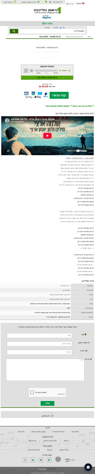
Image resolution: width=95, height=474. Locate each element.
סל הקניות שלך (34, 450)
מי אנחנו (21, 432)
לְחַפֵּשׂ (14, 31)
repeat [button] (46, 73)
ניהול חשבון (64, 450)
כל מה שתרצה (65, 286)
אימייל (82, 351)
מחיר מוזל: (51, 86)
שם (83, 334)
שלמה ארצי (66, 290)
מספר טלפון (82, 343)
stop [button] (31, 70)
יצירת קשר (32, 441)
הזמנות (49, 450)
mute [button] (60, 71)
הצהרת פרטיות (58, 432)
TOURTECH (52, 469)
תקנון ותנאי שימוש (38, 432)
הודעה (87, 359)
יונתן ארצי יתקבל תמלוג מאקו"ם (60, 295)
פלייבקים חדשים (50, 441)
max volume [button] (69, 71)
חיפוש (66, 441)
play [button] (26, 70)
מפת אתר (75, 432)
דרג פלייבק (46, 416)
